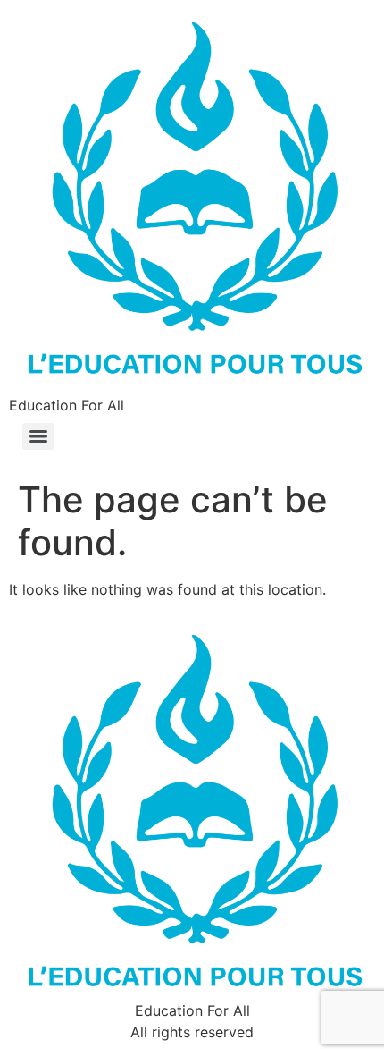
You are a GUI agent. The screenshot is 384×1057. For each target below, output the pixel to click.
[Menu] (38, 436)
